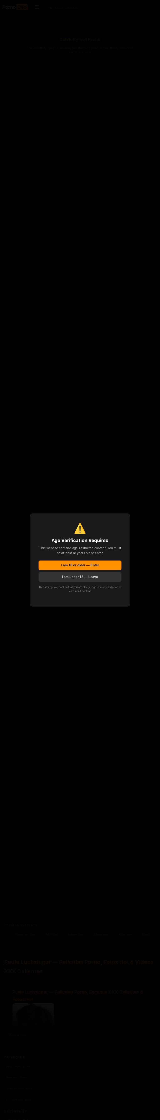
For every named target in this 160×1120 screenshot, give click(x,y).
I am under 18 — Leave (80, 577)
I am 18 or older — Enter (80, 565)
